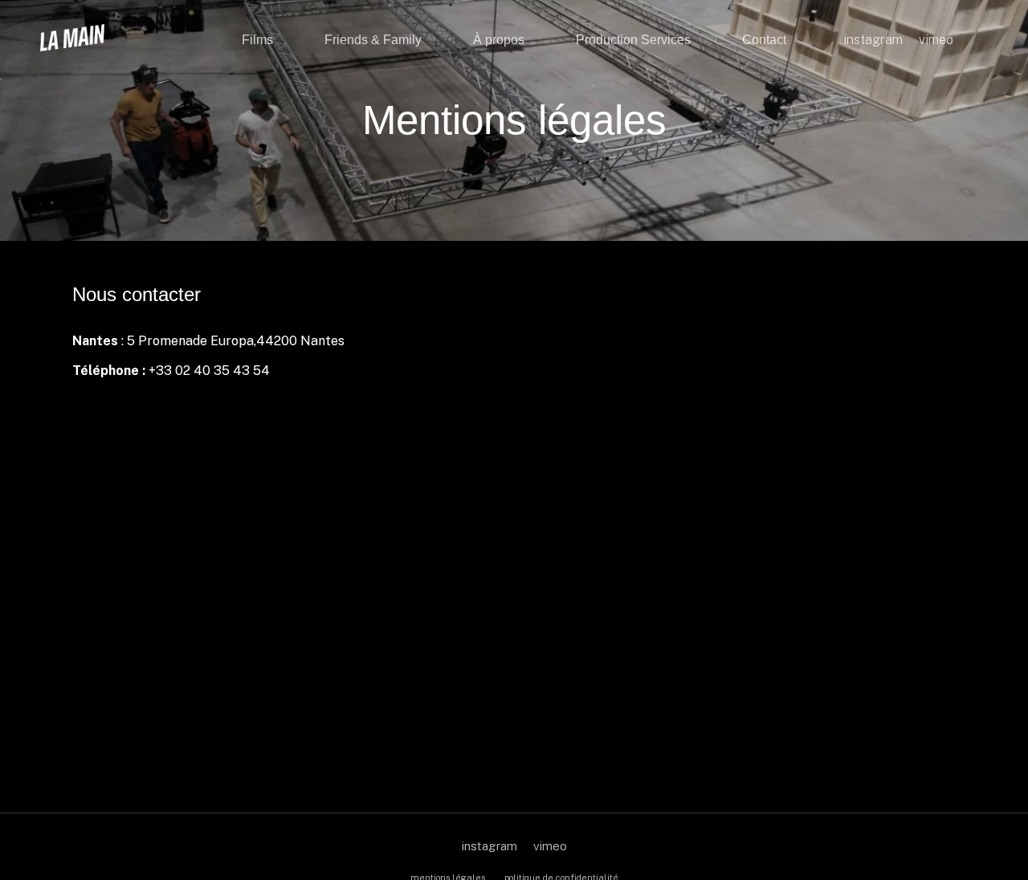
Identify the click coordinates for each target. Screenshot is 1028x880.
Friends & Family (373, 40)
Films (257, 40)
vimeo (550, 846)
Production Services (633, 40)
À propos (498, 40)
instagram (489, 846)
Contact (764, 40)
